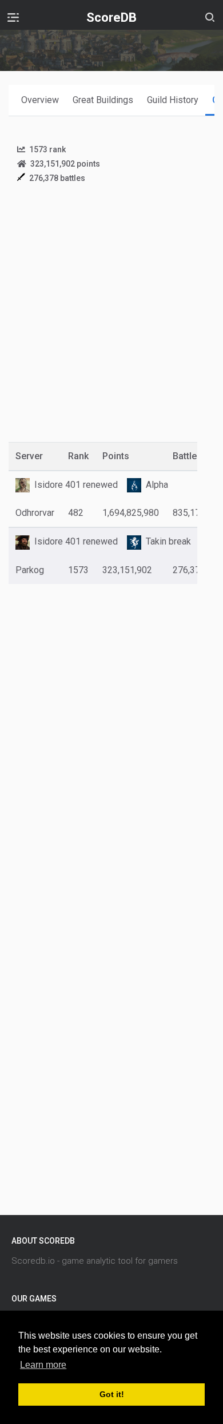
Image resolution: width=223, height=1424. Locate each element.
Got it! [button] (111, 1394)
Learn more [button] (43, 1365)
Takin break (168, 541)
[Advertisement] (111, 321)
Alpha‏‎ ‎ (158, 484)
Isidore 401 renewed (76, 484)
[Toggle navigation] (13, 17)
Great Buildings (103, 99)
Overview (40, 99)
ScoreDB (111, 17)
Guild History (172, 99)
